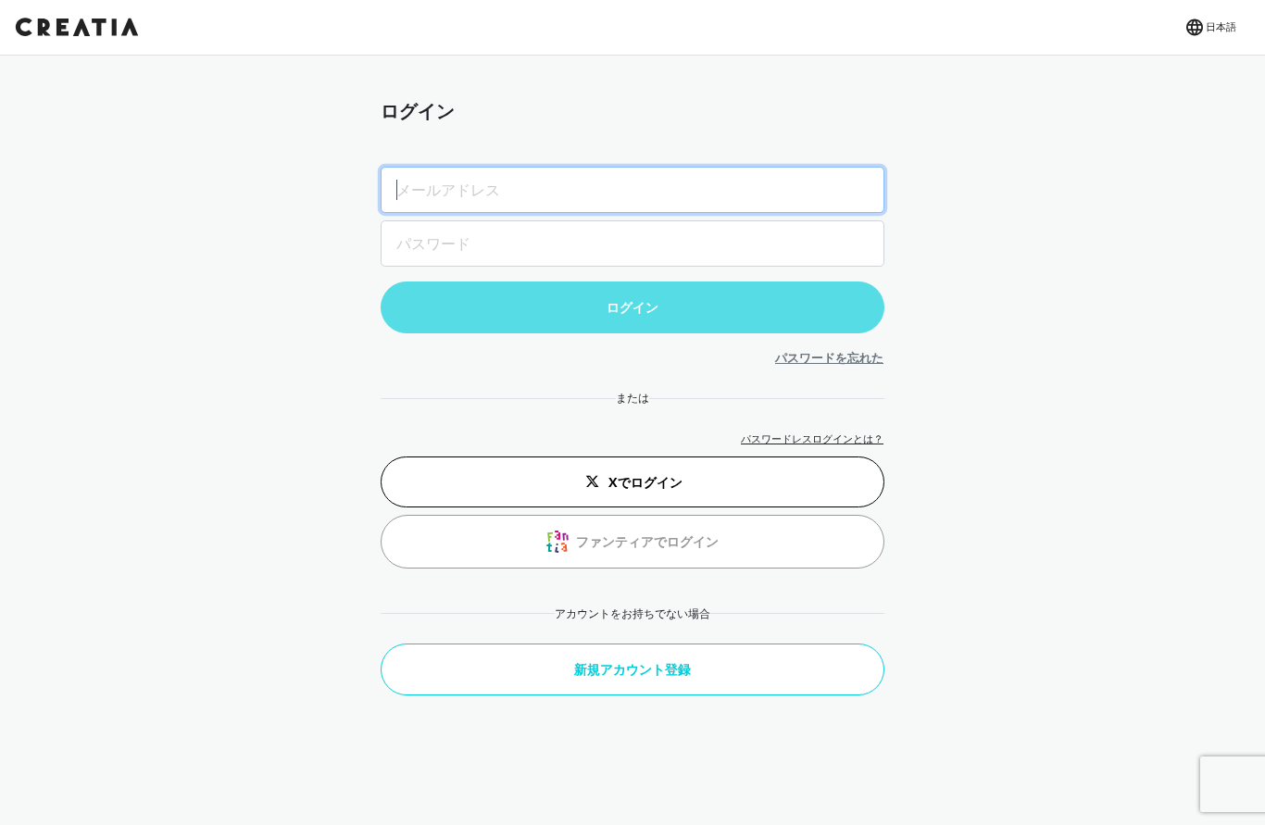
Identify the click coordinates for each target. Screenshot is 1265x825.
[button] (1210, 27)
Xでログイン (645, 482)
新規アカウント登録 (632, 669)
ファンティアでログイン (647, 541)
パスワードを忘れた (829, 357)
